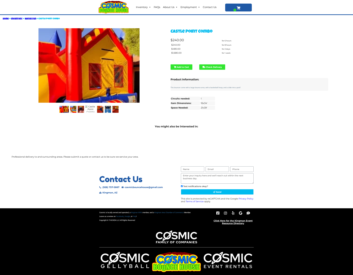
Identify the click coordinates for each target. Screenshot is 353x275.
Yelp (134, 216)
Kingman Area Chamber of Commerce (169, 212)
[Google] (240, 213)
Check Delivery (213, 67)
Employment (188, 7)
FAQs (157, 7)
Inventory (142, 7)
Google (127, 216)
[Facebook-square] (217, 213)
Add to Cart (182, 67)
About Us (168, 7)
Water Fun (30, 19)
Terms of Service (195, 201)
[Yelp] (233, 213)
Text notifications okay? (195, 186)
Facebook (120, 216)
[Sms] (248, 213)
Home (6, 19)
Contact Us (209, 7)
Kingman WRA (136, 212)
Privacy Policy (246, 198)
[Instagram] (225, 213)
